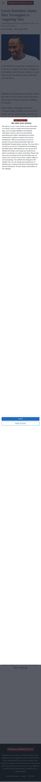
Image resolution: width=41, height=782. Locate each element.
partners (13, 126)
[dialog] (20, 391)
